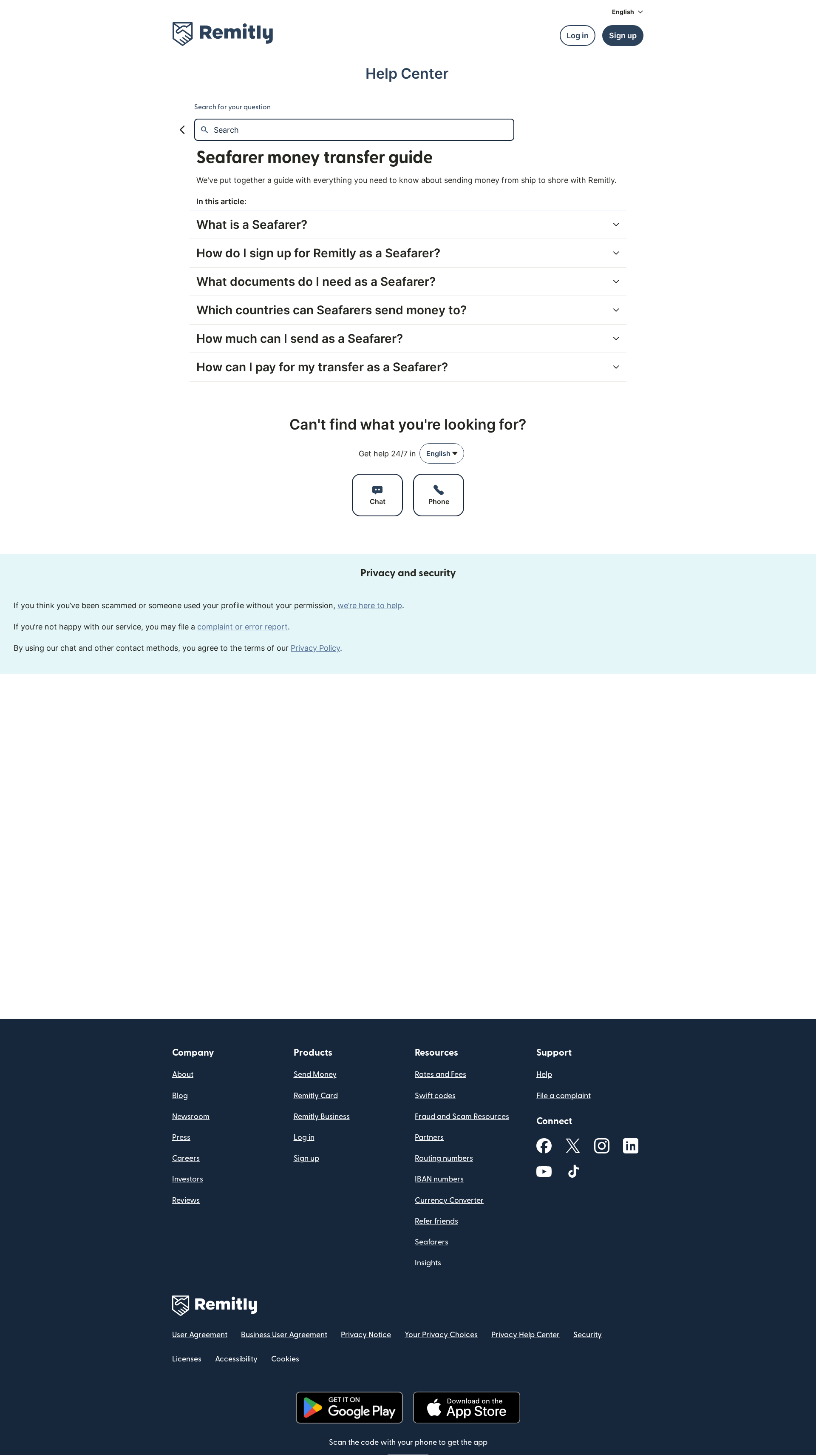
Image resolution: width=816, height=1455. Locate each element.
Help (544, 1074)
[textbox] (363, 130)
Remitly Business (322, 1116)
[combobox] (441, 453)
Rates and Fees (440, 1074)
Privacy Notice (366, 1334)
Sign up (306, 1158)
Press (181, 1137)
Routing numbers (444, 1158)
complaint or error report (242, 626)
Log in (304, 1137)
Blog (180, 1095)
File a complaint (563, 1095)
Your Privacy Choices (441, 1334)
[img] (223, 34)
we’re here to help (369, 605)
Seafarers (431, 1242)
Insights (428, 1263)
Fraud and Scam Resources (462, 1116)
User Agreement (199, 1334)
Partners (429, 1137)
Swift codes (435, 1095)
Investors (187, 1179)
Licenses (186, 1359)
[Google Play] (349, 1408)
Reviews (186, 1200)
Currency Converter (449, 1200)
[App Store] (466, 1408)
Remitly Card (316, 1095)
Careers (186, 1158)
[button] (627, 12)
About (182, 1074)
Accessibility (236, 1359)
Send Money (315, 1074)
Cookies (285, 1359)
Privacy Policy (315, 648)
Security (587, 1334)
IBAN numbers (439, 1179)
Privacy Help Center (525, 1334)
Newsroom (191, 1116)
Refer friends (436, 1221)
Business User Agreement (284, 1334)
